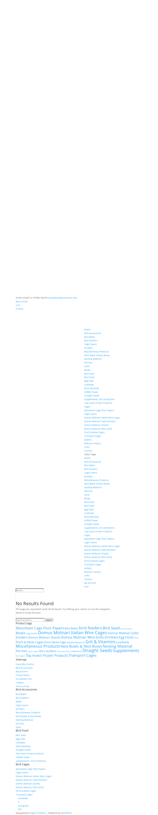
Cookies (20, 682)
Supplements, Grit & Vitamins (99, 399)
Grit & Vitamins (100, 642)
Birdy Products (126, 629)
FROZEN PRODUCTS (76, 642)
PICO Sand (61, 651)
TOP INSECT (20, 656)
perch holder (33, 651)
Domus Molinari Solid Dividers (100, 421)
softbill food (76, 651)
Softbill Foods (91, 392)
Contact (88, 450)
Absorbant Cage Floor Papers (99, 410)
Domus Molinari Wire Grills (98, 428)
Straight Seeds (91, 395)
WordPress (66, 812)
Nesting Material (93, 358)
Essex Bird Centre (25, 664)
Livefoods (89, 384)
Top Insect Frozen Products (98, 402)
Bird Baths (89, 336)
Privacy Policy (22, 675)
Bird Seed (89, 377)
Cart (18, 305)
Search (49, 620)
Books (87, 369)
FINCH (136, 638)
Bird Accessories (92, 333)
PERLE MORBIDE (47, 651)
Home (87, 329)
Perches (88, 362)
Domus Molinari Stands (96, 425)
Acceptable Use (24, 678)
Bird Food (89, 373)
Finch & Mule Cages (94, 432)
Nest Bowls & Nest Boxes (97, 355)
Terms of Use (22, 686)
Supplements (126, 650)
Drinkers (88, 347)
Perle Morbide (91, 388)
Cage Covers (90, 344)
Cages (87, 406)
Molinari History (92, 443)
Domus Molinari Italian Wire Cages (102, 417)
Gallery (87, 439)
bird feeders (90, 628)
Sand (86, 366)
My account (22, 301)
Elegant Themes (37, 812)
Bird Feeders (90, 340)
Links (86, 446)
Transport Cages (92, 436)
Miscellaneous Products (96, 351)
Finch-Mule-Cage (55, 642)
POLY (68, 651)
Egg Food (89, 380)
